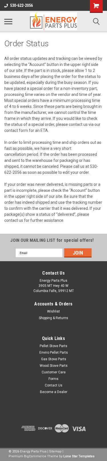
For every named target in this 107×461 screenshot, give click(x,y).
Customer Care (54, 372)
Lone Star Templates (78, 456)
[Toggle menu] (8, 21)
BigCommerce (35, 456)
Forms (53, 379)
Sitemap (55, 451)
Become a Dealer (53, 392)
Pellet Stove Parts (53, 346)
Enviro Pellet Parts (53, 353)
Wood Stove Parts (54, 366)
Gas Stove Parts (53, 359)
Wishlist (53, 311)
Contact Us (53, 385)
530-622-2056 (21, 5)
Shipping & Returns (53, 318)
